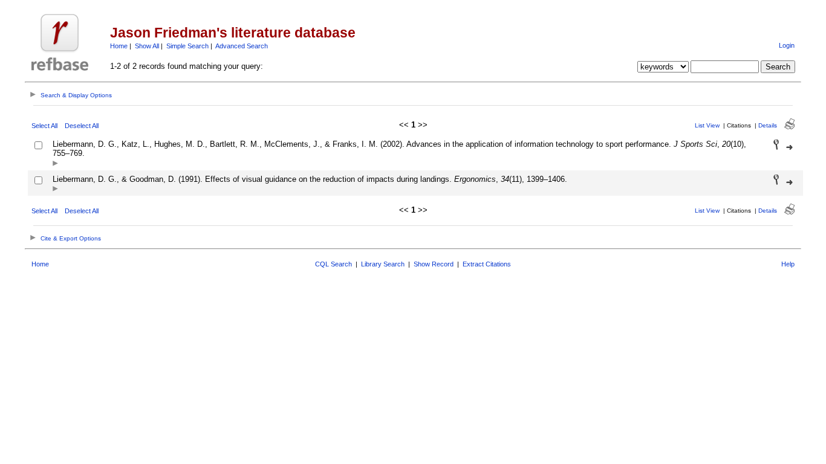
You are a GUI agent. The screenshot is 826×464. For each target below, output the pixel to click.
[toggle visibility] (55, 164)
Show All (147, 46)
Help (788, 264)
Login (787, 45)
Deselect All (82, 125)
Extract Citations (487, 264)
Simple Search (187, 46)
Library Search (383, 264)
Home (119, 46)
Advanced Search (241, 46)
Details (767, 125)
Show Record (434, 264)
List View (707, 125)
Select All (44, 125)
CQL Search (333, 264)
